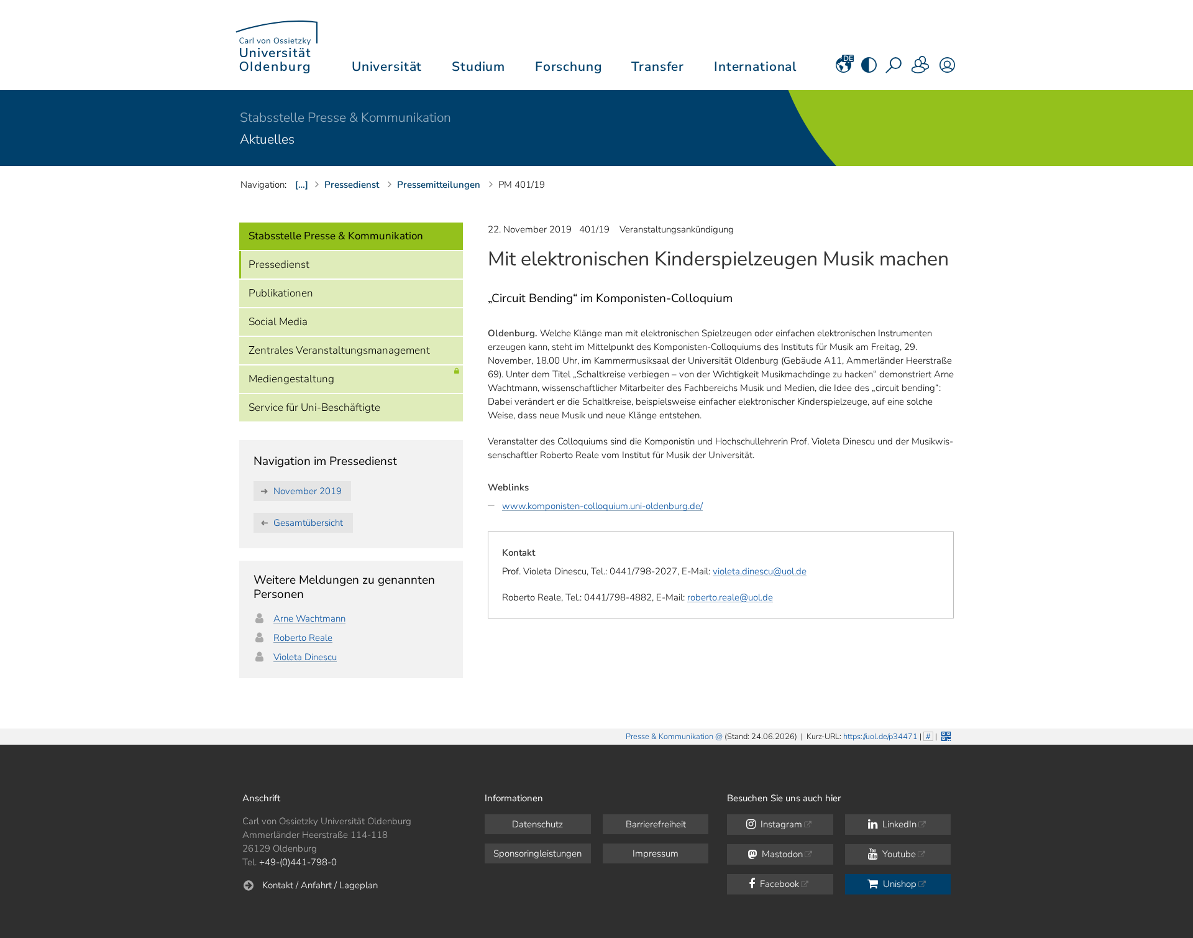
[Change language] (843, 69)
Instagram (780, 824)
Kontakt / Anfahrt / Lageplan (320, 885)
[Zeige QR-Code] (945, 735)
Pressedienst (279, 264)
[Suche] (895, 69)
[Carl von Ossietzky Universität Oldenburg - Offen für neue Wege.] (276, 45)
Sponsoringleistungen (537, 853)
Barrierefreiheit (656, 824)
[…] (301, 184)
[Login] (947, 69)
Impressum (656, 853)
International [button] (755, 66)
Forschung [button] (568, 66)
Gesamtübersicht (308, 523)
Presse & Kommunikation (669, 736)
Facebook (778, 884)
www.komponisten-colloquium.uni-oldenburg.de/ (602, 506)
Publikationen (281, 293)
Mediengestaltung (291, 379)
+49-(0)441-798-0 (298, 862)
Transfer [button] (657, 66)
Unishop (898, 884)
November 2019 (307, 491)
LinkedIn (898, 824)
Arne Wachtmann (309, 618)
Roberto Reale (302, 638)
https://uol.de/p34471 (880, 736)
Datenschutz (537, 824)
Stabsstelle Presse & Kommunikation (345, 117)
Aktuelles (267, 139)
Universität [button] (387, 66)
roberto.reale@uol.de (730, 597)
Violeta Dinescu (305, 657)
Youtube (898, 854)
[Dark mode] (869, 69)
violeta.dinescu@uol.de (760, 571)
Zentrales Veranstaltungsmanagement (339, 350)
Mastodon (781, 854)
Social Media (278, 322)
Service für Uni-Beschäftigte (314, 407)
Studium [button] (478, 66)
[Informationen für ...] (921, 69)
